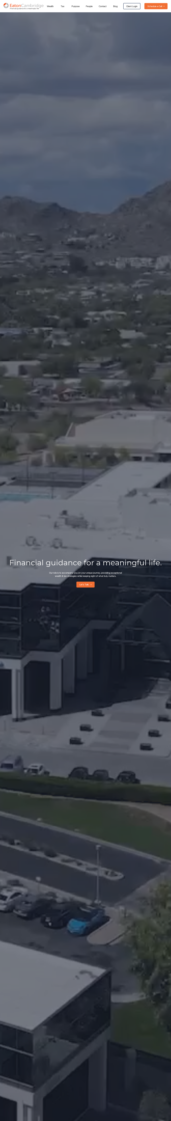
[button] (50, 6)
